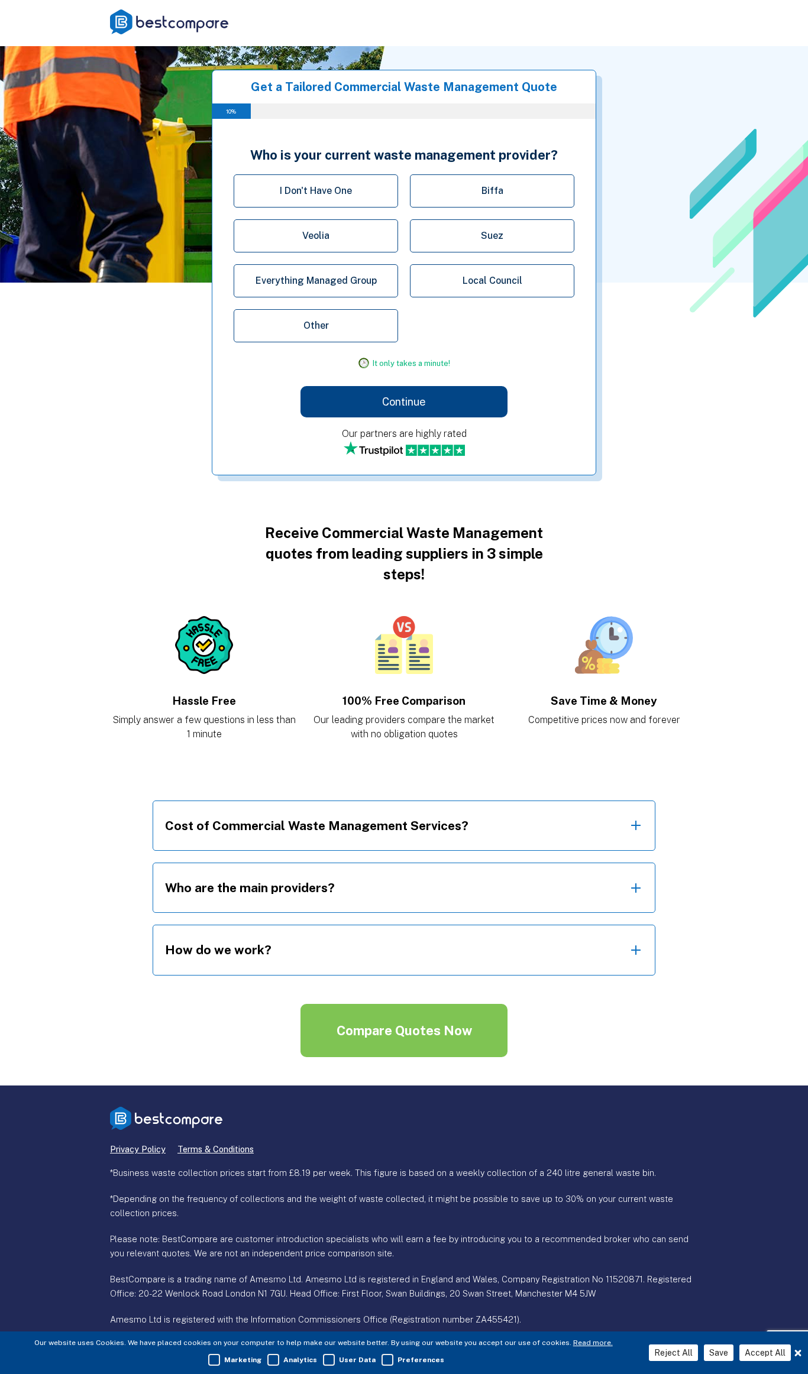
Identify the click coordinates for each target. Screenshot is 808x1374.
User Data (357, 1360)
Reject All (673, 1352)
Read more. (593, 1343)
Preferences (420, 1360)
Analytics (300, 1360)
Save (718, 1352)
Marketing (242, 1360)
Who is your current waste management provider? (404, 155)
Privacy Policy (138, 1149)
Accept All (765, 1352)
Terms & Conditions (215, 1149)
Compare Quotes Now (404, 1030)
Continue (404, 402)
